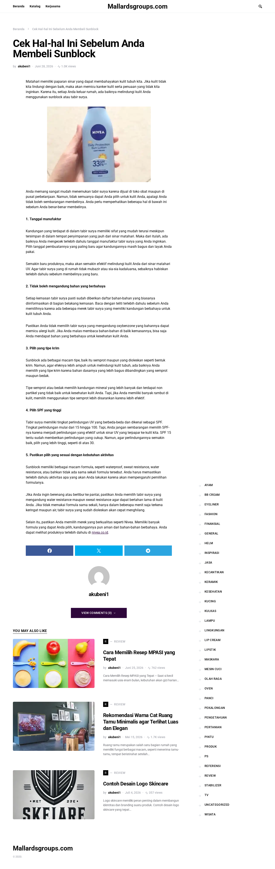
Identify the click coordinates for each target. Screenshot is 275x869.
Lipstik (210, 649)
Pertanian (213, 727)
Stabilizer (213, 785)
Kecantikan (214, 572)
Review (210, 775)
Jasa (208, 562)
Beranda (18, 29)
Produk (211, 746)
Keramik (211, 582)
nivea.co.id (100, 532)
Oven (209, 688)
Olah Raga (213, 678)
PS (206, 756)
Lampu (210, 620)
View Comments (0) (96, 613)
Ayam (209, 485)
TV (207, 795)
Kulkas (210, 611)
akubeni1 (24, 66)
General (211, 533)
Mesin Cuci (213, 669)
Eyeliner (212, 504)
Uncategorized (217, 804)
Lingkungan (215, 630)
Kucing (210, 601)
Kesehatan (213, 591)
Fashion (211, 514)
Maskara (212, 659)
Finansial (212, 523)
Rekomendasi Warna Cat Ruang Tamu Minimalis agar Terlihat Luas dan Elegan (140, 721)
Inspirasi (212, 553)
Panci (209, 698)
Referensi (213, 766)
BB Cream (212, 494)
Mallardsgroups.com (138, 6)
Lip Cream (212, 640)
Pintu (209, 737)
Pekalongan (215, 707)
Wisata (210, 814)
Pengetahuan (216, 717)
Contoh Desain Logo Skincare (135, 784)
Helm (209, 543)
